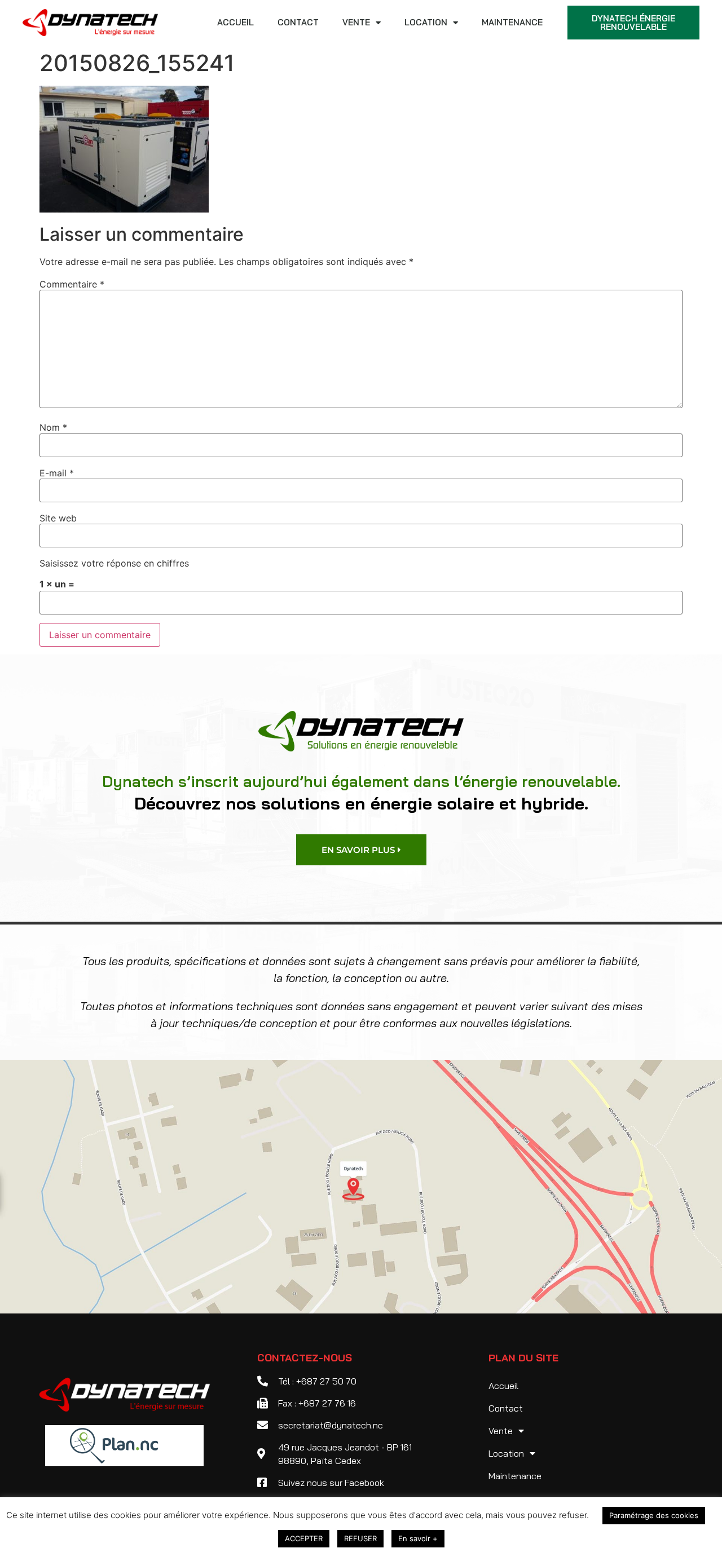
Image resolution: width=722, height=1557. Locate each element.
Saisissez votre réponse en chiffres (114, 563)
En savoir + (418, 1538)
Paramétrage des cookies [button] (653, 1515)
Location (425, 22)
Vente (356, 22)
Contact (298, 22)
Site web (58, 518)
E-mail (56, 472)
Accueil (235, 22)
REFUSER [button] (360, 1538)
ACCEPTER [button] (304, 1538)
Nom (53, 427)
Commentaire (71, 284)
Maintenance (512, 22)
